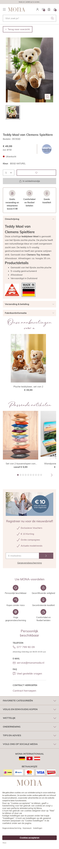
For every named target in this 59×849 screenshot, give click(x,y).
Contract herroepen (24, 690)
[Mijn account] (37, 9)
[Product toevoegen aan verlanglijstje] (36, 173)
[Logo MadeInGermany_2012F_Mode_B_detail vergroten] (28, 290)
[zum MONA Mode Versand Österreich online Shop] (37, 758)
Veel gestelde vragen (29, 673)
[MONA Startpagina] (16, 9)
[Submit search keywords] (52, 18)
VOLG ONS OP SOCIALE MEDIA (20, 744)
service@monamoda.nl (30, 662)
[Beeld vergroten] (47, 97)
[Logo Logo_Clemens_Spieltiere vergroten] (12, 290)
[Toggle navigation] (4, 9)
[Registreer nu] (46, 556)
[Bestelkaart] (49, 9)
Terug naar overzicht (19, 29)
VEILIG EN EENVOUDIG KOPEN (20, 709)
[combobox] (29, 18)
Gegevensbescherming (29, 562)
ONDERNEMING (11, 726)
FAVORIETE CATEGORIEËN (18, 700)
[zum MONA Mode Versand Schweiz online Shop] (30, 758)
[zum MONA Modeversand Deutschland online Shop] (22, 758)
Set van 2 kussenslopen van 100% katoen (20, 463)
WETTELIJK (9, 718)
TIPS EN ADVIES (12, 735)
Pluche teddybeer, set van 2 (28, 386)
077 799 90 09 (26, 647)
